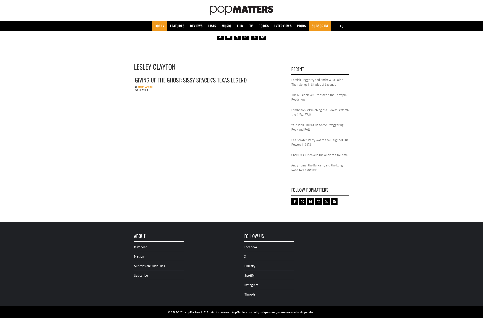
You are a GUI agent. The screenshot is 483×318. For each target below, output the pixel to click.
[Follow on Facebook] (237, 36)
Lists (212, 25)
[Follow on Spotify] (262, 36)
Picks (301, 25)
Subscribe (320, 25)
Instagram (251, 285)
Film (240, 25)
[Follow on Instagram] (245, 36)
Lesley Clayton (145, 86)
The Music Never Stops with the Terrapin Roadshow (319, 97)
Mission (139, 256)
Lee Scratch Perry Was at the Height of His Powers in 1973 (319, 142)
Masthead (140, 247)
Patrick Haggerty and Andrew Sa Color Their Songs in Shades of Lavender (317, 82)
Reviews (196, 25)
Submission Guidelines (149, 266)
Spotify (249, 275)
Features (177, 25)
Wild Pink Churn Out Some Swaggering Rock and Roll (317, 127)
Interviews (282, 25)
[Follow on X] (220, 36)
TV (251, 25)
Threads (249, 294)
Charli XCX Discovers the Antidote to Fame (319, 155)
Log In (159, 25)
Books (263, 25)
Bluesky (249, 266)
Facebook (251, 247)
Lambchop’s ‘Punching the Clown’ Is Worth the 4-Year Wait (320, 112)
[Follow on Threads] (254, 36)
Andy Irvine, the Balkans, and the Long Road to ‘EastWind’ (317, 167)
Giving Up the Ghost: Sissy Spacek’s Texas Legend (191, 80)
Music (226, 25)
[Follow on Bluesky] (228, 36)
